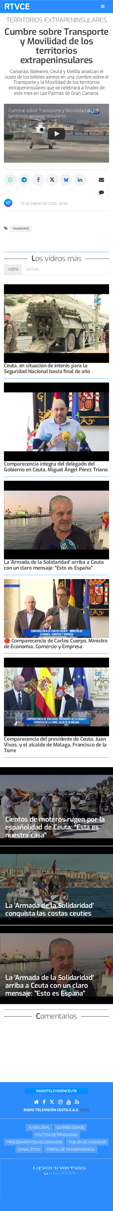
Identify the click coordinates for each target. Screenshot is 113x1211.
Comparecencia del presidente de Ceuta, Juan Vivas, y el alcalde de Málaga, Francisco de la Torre (55, 745)
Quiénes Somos (70, 1127)
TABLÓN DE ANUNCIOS (87, 1142)
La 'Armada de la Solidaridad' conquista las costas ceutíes (49, 909)
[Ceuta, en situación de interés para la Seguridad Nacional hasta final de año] (56, 323)
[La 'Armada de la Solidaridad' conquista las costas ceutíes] (56, 885)
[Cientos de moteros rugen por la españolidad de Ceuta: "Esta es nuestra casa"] (56, 806)
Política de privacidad (56, 1135)
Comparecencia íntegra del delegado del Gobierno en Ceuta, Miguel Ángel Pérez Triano (56, 467)
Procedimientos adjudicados (34, 1142)
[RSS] (77, 1102)
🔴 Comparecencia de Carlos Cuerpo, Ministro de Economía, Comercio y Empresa (55, 643)
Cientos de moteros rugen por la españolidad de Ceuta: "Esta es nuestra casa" (55, 827)
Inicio (84, 1110)
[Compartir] (10, 179)
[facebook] (44, 1102)
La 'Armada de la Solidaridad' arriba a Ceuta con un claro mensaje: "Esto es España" (54, 565)
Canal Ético (29, 1149)
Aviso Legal (39, 1127)
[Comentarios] (101, 192)
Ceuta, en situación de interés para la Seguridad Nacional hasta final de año (47, 368)
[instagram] (60, 1102)
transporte (21, 228)
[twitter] (51, 1102)
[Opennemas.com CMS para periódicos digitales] (59, 1170)
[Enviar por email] (101, 179)
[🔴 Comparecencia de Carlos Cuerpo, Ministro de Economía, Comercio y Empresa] (56, 608)
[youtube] (68, 1102)
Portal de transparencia (71, 1149)
